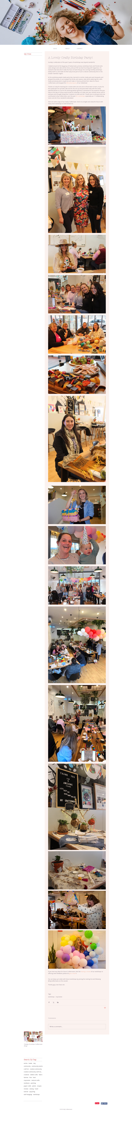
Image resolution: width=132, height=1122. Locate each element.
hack (34, 1077)
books (30, 1063)
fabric (40, 1075)
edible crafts (34, 1075)
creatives (26, 1075)
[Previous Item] (27, 1036)
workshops (51, 997)
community (27, 1066)
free (30, 1077)
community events (37, 1066)
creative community (36, 1069)
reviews (26, 1089)
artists (26, 1063)
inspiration (59, 997)
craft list (26, 1069)
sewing (31, 1089)
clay (34, 1063)
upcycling (32, 1091)
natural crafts (35, 1080)
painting (33, 1083)
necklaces (27, 1083)
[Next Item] (39, 1036)
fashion (26, 1077)
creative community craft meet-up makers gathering (33, 1072)
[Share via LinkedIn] (58, 1002)
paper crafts (27, 1086)
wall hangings (28, 1094)
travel (36, 1089)
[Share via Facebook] (49, 1002)
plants (34, 1086)
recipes (39, 1086)
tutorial (26, 1091)
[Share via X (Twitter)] (53, 1002)
